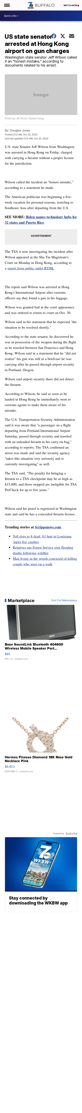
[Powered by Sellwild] (71, 833)
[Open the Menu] (6, 5)
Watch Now (70, 5)
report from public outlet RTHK (31, 268)
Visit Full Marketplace (64, 600)
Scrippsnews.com (48, 527)
